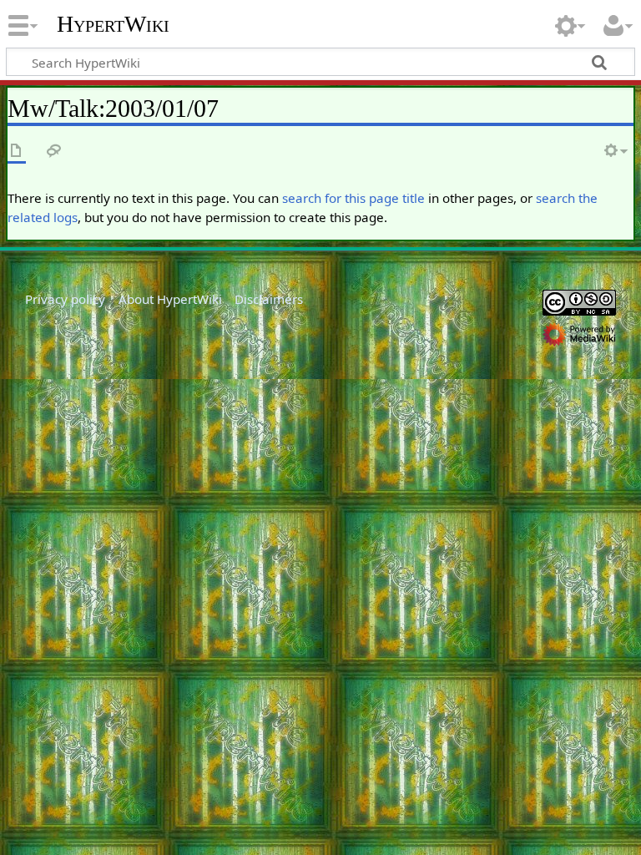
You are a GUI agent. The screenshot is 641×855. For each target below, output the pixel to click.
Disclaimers (269, 299)
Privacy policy (65, 299)
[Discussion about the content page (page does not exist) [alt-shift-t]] (54, 151)
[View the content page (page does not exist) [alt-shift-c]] (17, 151)
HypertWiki (113, 24)
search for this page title (353, 198)
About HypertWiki (170, 299)
